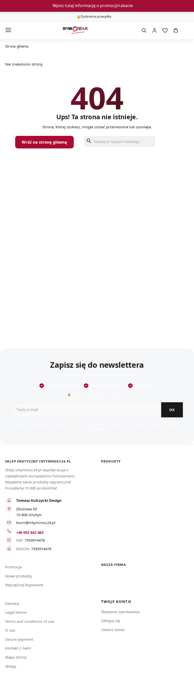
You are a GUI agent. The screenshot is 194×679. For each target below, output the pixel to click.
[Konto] (154, 30)
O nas (10, 630)
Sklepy (10, 666)
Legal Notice (16, 612)
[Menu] (8, 30)
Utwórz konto (113, 629)
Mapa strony (16, 657)
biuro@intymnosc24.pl (35, 522)
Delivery (12, 603)
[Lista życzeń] (165, 30)
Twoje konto (116, 601)
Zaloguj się (110, 620)
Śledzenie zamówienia (120, 611)
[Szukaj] (143, 30)
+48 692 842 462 (29, 532)
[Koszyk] (175, 30)
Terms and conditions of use (29, 621)
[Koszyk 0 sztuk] (186, 30)
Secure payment (19, 639)
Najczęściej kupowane (24, 584)
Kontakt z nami (18, 648)
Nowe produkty (18, 575)
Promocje (13, 566)
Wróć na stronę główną (44, 142)
